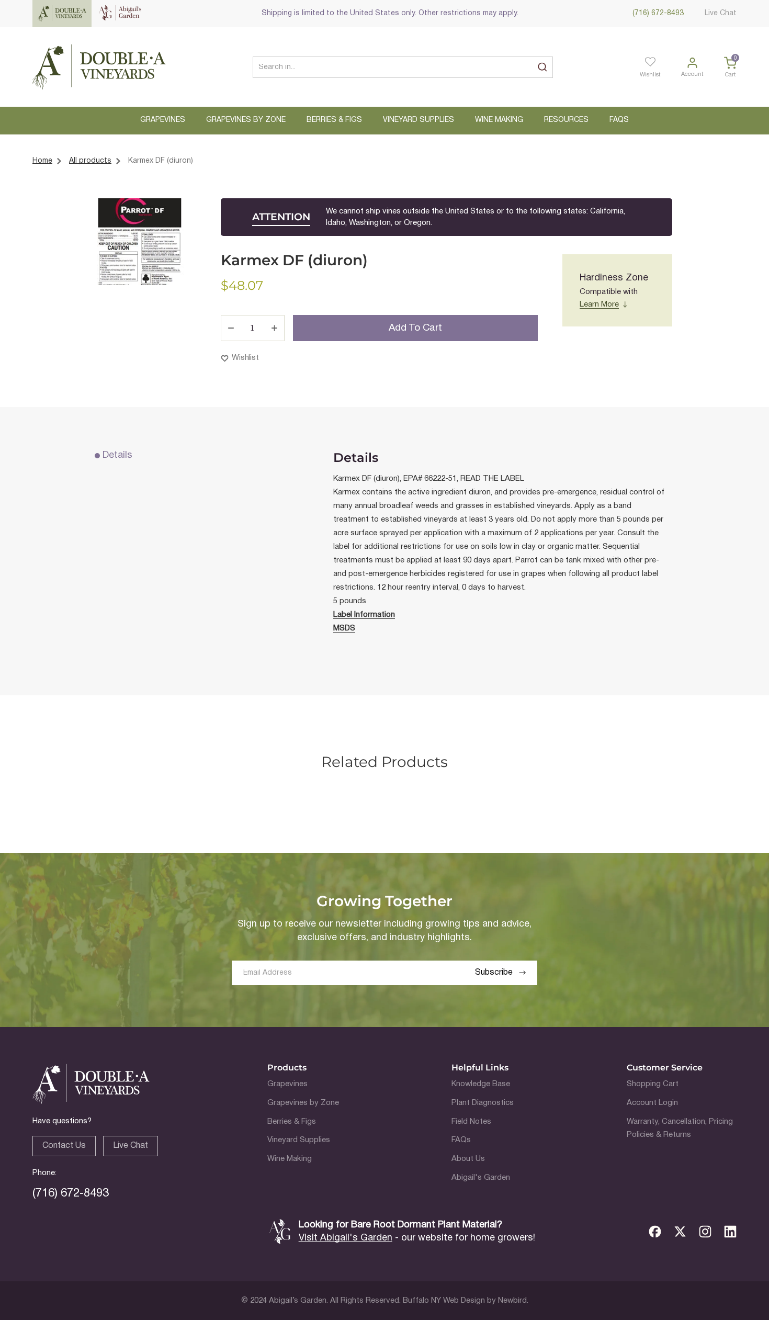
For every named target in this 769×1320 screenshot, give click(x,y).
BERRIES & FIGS (334, 120)
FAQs (461, 1140)
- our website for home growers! (417, 1238)
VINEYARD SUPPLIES (418, 120)
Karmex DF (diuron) (160, 160)
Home (42, 160)
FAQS (619, 120)
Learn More (599, 304)
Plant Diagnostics (482, 1103)
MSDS (344, 628)
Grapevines (287, 1084)
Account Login (652, 1103)
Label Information (364, 614)
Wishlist (245, 358)
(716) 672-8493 (658, 13)
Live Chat (721, 13)
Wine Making (289, 1159)
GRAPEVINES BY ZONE (246, 120)
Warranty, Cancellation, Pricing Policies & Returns (680, 1128)
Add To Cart (415, 328)
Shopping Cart (652, 1084)
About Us (468, 1159)
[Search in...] (542, 67)
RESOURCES (566, 120)
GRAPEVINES (162, 120)
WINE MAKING (499, 120)
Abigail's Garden (480, 1177)
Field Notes (471, 1121)
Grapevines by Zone (303, 1103)
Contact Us (64, 1145)
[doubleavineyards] (99, 67)
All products (90, 160)
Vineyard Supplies (298, 1140)
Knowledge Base (480, 1084)
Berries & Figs (291, 1121)
